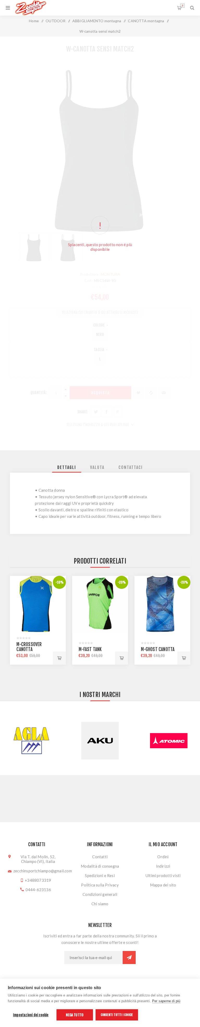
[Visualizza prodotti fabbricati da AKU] (31, 740)
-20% (122, 582)
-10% (59, 582)
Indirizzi (163, 866)
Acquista (59, 658)
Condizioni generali (100, 894)
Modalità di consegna (100, 866)
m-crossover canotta (29, 647)
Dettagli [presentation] (66, 467)
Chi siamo (100, 903)
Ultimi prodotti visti (163, 875)
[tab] (66, 467)
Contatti (100, 856)
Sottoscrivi (129, 957)
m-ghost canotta (157, 649)
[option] (38, 620)
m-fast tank (90, 649)
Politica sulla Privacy (99, 885)
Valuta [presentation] (97, 467)
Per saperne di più (166, 1001)
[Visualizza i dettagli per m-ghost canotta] (162, 604)
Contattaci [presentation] (130, 467)
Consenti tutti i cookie (117, 1015)
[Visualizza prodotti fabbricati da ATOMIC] (100, 740)
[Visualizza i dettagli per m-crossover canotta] (38, 604)
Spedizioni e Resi (100, 875)
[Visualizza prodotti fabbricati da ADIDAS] (169, 740)
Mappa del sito (163, 885)
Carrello (182, 5)
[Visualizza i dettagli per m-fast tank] (100, 604)
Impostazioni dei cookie (31, 1015)
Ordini (162, 856)
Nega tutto (74, 1015)
